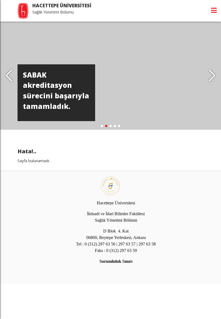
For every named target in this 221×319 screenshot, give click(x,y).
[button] (212, 76)
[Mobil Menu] (213, 10)
